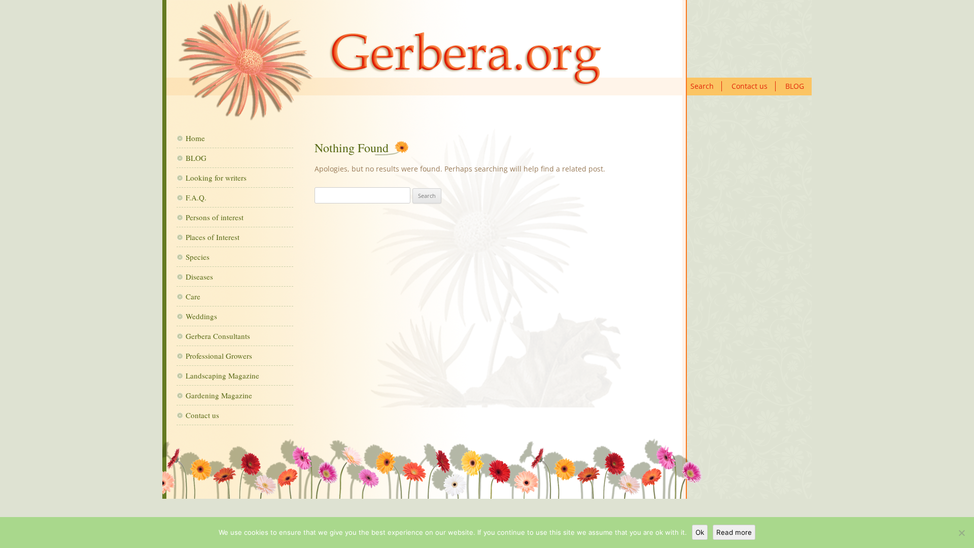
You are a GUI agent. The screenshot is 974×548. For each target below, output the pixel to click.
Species (198, 257)
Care (193, 296)
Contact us (750, 86)
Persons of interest (215, 217)
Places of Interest (212, 237)
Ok (699, 532)
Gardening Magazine (219, 395)
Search (702, 86)
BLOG (794, 86)
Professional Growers (219, 356)
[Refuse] (961, 533)
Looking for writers (216, 178)
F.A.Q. (196, 197)
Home (195, 138)
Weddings (201, 316)
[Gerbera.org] (389, 64)
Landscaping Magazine (222, 375)
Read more (734, 532)
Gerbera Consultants (218, 336)
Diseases (199, 276)
